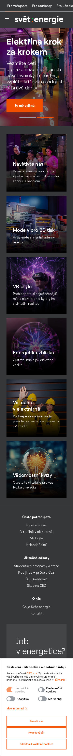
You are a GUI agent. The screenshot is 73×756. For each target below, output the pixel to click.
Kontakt (36, 613)
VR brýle (36, 538)
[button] (27, 117)
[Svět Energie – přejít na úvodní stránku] (39, 20)
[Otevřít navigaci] (7, 19)
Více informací (15, 708)
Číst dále (60, 680)
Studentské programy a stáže (36, 566)
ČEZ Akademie (37, 579)
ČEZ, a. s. (33, 673)
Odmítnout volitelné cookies (37, 744)
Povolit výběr (36, 732)
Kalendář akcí (36, 545)
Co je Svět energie (36, 607)
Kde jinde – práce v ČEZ (36, 572)
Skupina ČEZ (36, 585)
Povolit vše (36, 721)
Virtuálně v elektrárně (36, 532)
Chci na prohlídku (28, 116)
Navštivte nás (36, 525)
